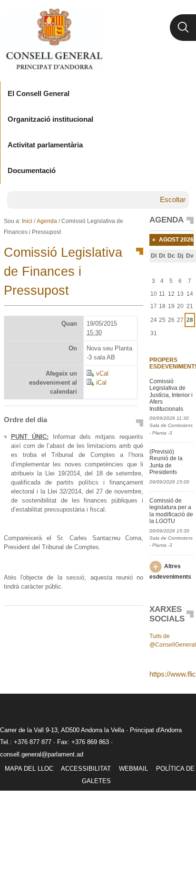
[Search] (183, 27)
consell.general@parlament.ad (41, 754)
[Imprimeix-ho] (105, 620)
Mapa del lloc (29, 768)
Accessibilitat (86, 768)
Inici (27, 221)
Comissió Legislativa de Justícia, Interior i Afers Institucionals (171, 395)
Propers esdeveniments (171, 363)
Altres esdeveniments (170, 572)
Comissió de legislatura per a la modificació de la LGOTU (171, 510)
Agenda (47, 221)
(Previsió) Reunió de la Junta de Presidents (166, 461)
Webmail (133, 768)
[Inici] (54, 39)
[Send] (133, 620)
